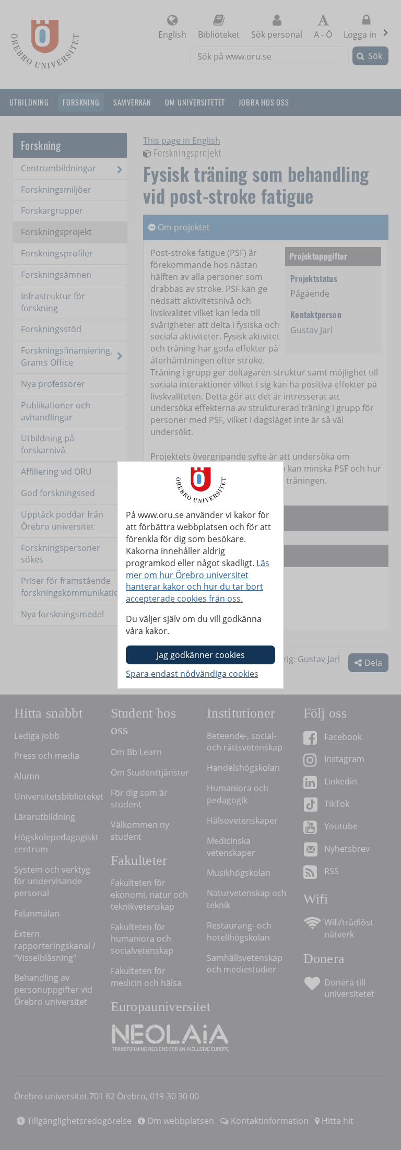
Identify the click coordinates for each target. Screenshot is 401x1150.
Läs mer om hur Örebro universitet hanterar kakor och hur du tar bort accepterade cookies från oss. (197, 581)
